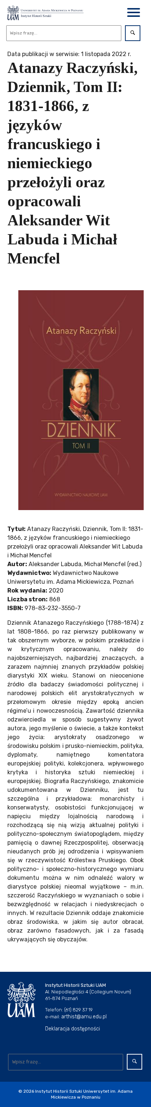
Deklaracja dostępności (72, 1029)
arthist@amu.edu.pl (84, 1017)
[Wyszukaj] (132, 33)
